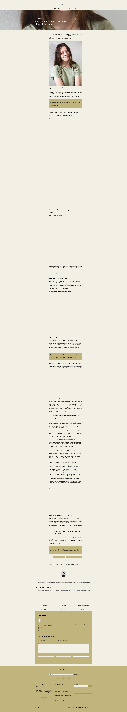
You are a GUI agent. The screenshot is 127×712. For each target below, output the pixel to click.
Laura (63, 579)
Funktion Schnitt (57, 564)
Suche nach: (76, 684)
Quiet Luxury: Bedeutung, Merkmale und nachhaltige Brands (43, 607)
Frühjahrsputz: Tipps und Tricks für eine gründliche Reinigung (63, 607)
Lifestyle (65, 8)
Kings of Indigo (68, 564)
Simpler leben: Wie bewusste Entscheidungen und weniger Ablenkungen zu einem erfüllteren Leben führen (83, 607)
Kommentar (39, 643)
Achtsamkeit (79, 605)
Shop (80, 8)
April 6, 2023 (64, 609)
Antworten (39, 630)
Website (74, 655)
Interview (63, 564)
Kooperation (80, 707)
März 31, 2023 (84, 609)
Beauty (55, 8)
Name (39, 655)
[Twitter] (46, 700)
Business (71, 8)
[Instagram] (37, 4)
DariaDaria (64, 454)
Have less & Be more (57, 109)
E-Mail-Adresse (58, 655)
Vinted (51, 405)
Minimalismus (40, 18)
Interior (62, 605)
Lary (42, 619)
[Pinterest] (44, 700)
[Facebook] (35, 4)
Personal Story (52, 565)
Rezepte (60, 8)
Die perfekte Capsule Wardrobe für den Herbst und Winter (63, 695)
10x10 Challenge (51, 564)
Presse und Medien (88, 707)
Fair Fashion (42, 605)
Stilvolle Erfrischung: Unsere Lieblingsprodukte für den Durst (63, 700)
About (76, 8)
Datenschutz (74, 707)
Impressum (68, 707)
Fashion (49, 8)
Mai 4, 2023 (45, 609)
